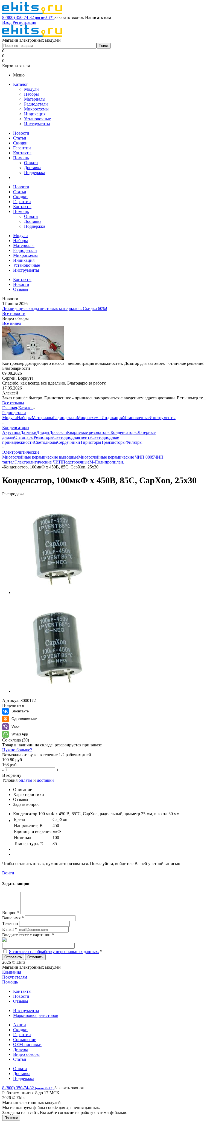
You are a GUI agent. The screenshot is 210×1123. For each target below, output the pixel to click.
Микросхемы (36, 109)
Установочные (37, 118)
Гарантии (22, 148)
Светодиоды (45, 442)
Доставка (32, 167)
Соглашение (24, 1039)
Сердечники (68, 442)
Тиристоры (90, 442)
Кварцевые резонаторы (88, 432)
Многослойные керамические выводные (40, 457)
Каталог (20, 84)
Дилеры (20, 1049)
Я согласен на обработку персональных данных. (54, 951)
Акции (19, 1024)
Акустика (11, 432)
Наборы (31, 94)
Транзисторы (113, 442)
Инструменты (37, 123)
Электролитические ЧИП (38, 462)
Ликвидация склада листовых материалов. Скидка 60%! (54, 308)
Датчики (28, 432)
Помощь (21, 157)
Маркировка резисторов (35, 1015)
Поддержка (34, 172)
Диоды (42, 432)
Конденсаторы (124, 432)
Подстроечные (75, 462)
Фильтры (134, 442)
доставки (45, 780)
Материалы (34, 99)
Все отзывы (13, 402)
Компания (11, 972)
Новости (21, 133)
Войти (8, 873)
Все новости (13, 313)
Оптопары (24, 437)
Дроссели (58, 432)
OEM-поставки (27, 1044)
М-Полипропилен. (106, 462)
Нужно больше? (17, 749)
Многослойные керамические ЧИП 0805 (116, 457)
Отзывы (20, 1001)
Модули (31, 89)
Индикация (34, 114)
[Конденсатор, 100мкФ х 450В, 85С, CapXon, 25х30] (59, 592)
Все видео (11, 323)
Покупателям (14, 977)
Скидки (20, 143)
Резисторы (43, 437)
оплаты (25, 780)
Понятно (11, 1118)
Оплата (31, 162)
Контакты (22, 152)
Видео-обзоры (26, 1054)
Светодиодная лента (72, 437)
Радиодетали (36, 104)
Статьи (19, 138)
